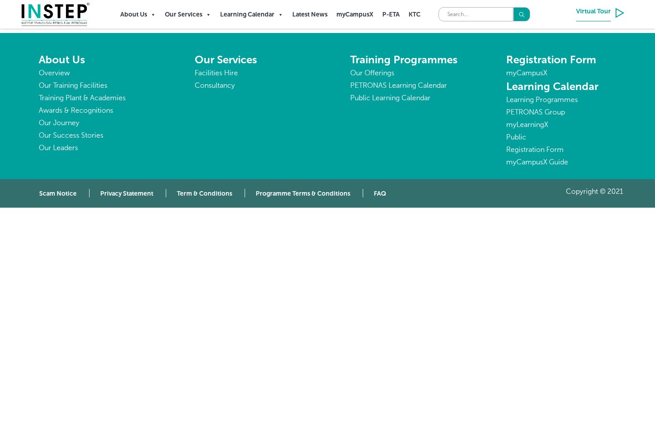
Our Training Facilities (73, 85)
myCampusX (354, 14)
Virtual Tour (593, 11)
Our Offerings (372, 73)
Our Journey (59, 123)
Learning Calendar (247, 14)
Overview (54, 73)
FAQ (380, 193)
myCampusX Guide (537, 162)
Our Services (183, 14)
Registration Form (551, 59)
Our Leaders (58, 147)
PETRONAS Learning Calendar (398, 85)
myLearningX (527, 124)
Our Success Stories (71, 135)
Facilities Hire (216, 73)
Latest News (310, 14)
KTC (415, 14)
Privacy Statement (126, 193)
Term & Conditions (204, 193)
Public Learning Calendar (390, 98)
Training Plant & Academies (82, 98)
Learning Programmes (542, 99)
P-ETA (391, 14)
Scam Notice (58, 193)
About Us (133, 14)
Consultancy (215, 85)
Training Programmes (404, 59)
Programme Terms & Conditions (303, 193)
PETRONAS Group (535, 112)
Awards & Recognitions (76, 110)
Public (516, 137)
